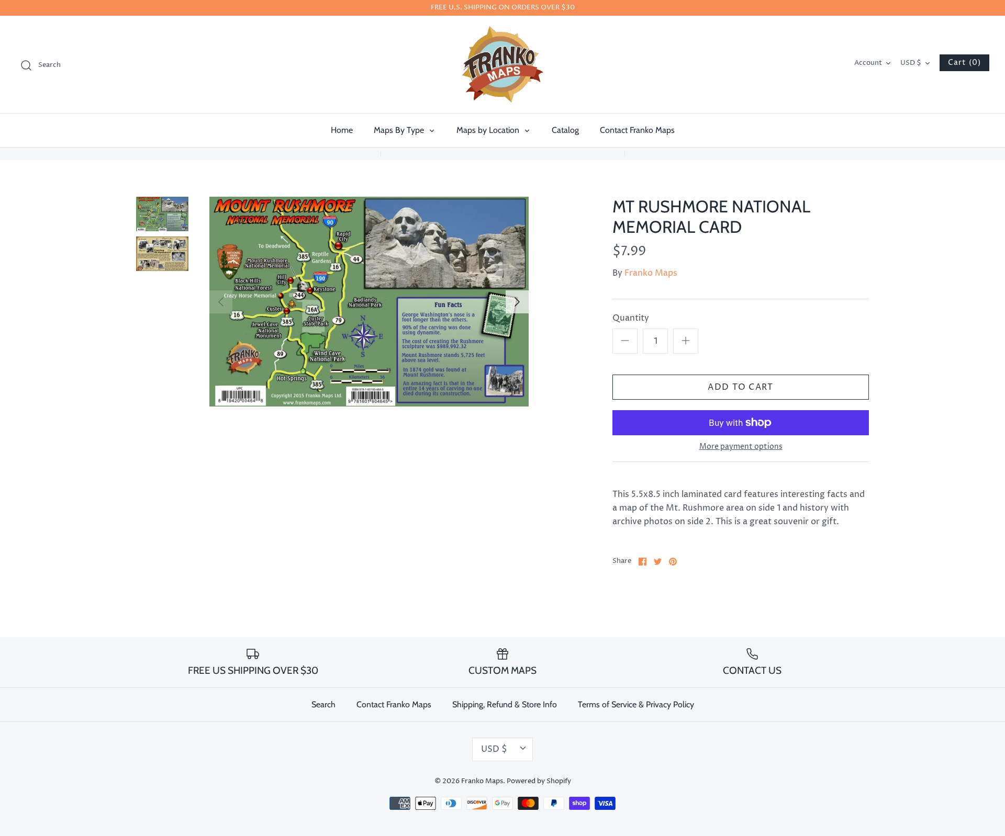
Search (323, 704)
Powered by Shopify (539, 781)
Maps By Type (400, 130)
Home (342, 130)
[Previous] (220, 301)
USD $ (910, 63)
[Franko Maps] (502, 64)
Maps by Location (488, 130)
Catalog (565, 130)
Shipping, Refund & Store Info (504, 704)
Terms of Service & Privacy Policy (636, 704)
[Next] (517, 301)
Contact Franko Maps (637, 130)
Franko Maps (650, 273)
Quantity (630, 318)
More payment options (741, 447)
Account (868, 63)
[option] (369, 301)
